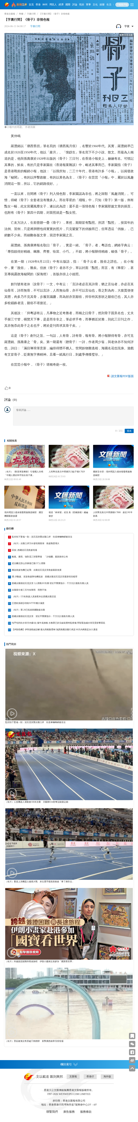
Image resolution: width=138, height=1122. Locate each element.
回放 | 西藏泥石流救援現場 (24, 550)
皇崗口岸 (22, 4)
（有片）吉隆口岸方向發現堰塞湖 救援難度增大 (35, 543)
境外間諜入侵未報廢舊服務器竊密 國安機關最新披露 (23, 514)
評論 (74, 4)
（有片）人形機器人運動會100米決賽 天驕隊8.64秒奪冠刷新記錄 (36, 802)
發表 (129, 430)
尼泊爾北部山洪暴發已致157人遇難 (28, 563)
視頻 (81, 4)
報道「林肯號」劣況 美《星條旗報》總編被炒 (68, 514)
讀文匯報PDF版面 (122, 376)
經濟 (61, 4)
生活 (108, 4)
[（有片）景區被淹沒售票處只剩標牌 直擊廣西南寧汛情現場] (69, 1003)
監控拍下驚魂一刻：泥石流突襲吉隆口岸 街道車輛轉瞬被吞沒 (42, 537)
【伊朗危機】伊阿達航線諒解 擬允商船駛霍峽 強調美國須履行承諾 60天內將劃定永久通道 (55, 629)
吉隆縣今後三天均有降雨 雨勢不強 (29, 590)
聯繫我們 (52, 1111)
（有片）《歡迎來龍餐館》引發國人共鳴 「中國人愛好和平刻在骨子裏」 (24, 473)
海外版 (107, 1076)
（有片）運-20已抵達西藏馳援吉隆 (28, 610)
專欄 (21, 14)
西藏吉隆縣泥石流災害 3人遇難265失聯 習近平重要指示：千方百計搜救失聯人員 (50, 583)
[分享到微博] (132, 1060)
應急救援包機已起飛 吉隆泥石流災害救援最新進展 (36, 570)
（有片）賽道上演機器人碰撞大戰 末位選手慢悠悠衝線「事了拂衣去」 (39, 881)
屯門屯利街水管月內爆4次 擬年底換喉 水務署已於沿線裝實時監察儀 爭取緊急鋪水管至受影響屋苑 (58, 623)
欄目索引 (66, 1064)
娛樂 (102, 4)
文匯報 (73, 1076)
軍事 (88, 4)
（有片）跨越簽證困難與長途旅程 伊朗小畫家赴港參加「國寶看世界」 (39, 961)
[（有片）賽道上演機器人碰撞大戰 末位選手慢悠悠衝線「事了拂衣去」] (69, 844)
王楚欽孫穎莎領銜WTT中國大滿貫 (28, 603)
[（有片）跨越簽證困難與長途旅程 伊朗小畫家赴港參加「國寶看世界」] (69, 923)
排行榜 (10, 528)
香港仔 (90, 1076)
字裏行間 (31, 14)
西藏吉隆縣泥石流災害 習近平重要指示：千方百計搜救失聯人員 (43, 616)
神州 (44, 4)
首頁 (31, 4)
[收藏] (132, 1036)
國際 (67, 4)
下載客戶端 (122, 4)
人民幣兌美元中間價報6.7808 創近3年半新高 (112, 514)
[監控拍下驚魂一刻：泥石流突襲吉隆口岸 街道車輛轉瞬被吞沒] (69, 684)
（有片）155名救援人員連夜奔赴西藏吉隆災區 (34, 596)
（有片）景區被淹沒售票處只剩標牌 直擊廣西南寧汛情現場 (34, 1041)
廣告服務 (69, 1111)
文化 (95, 4)
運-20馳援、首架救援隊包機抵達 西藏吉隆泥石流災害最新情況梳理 (44, 576)
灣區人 (53, 4)
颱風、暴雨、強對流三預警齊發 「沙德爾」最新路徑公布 (40, 556)
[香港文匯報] (7, 5)
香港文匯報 (9, 14)
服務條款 (86, 1111)
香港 (38, 4)
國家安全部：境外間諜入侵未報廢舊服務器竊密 (112, 473)
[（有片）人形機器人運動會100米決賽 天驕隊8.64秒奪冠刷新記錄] (69, 764)
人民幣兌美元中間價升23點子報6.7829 (67, 471)
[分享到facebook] (132, 1052)
